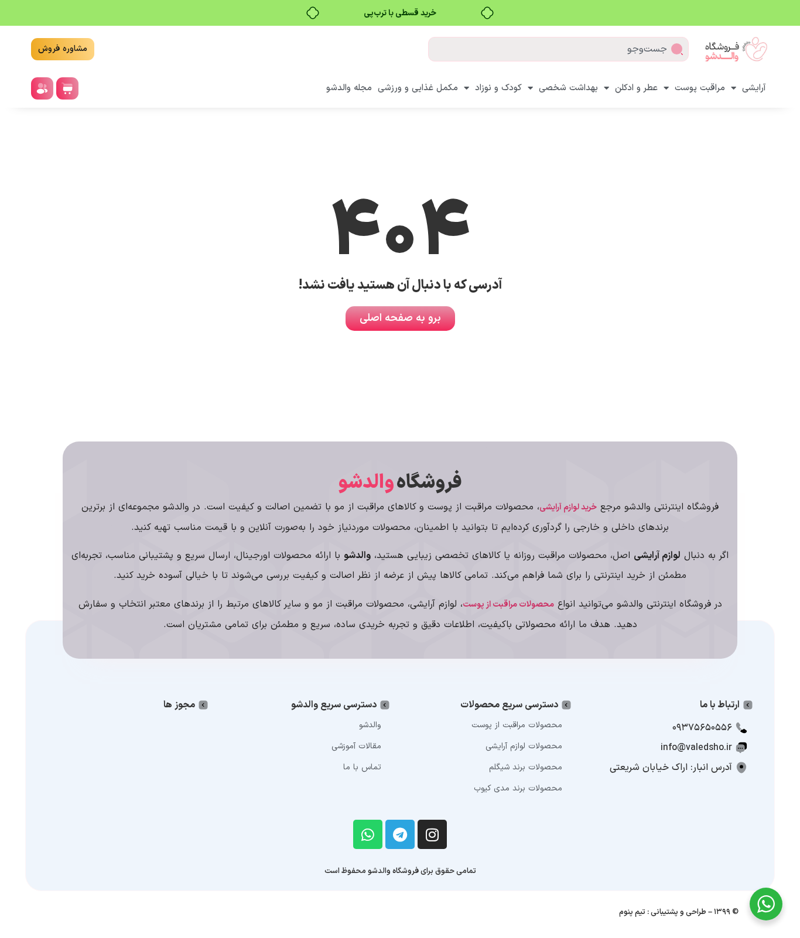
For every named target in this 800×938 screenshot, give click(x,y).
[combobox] (558, 49)
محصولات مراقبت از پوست (516, 725)
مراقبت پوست (700, 88)
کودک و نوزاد (498, 88)
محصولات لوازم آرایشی (524, 746)
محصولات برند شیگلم (525, 767)
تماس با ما (362, 767)
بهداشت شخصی (568, 88)
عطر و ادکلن (636, 88)
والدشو (370, 725)
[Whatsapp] (367, 834)
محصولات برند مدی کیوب (518, 788)
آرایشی (754, 88)
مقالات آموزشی (356, 746)
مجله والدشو (349, 88)
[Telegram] (400, 834)
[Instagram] (432, 834)
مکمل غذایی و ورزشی (418, 88)
